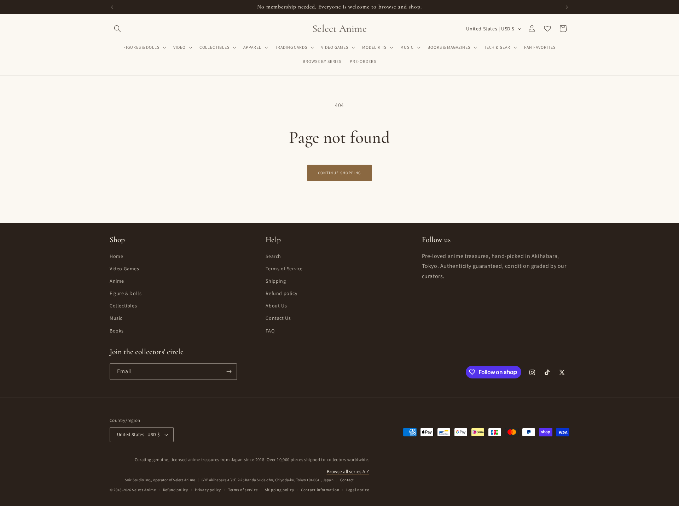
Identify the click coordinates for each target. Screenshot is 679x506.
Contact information (320, 489)
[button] (117, 28)
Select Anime (144, 489)
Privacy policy (208, 489)
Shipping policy (279, 489)
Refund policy (281, 293)
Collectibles (123, 305)
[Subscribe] (229, 371)
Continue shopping (339, 172)
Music (116, 318)
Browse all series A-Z (348, 471)
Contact (347, 479)
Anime (117, 281)
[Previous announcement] (112, 7)
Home (116, 256)
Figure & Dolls (125, 293)
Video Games (124, 268)
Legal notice (357, 489)
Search (273, 256)
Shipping (276, 281)
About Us (276, 305)
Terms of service (243, 489)
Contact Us (278, 318)
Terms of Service (284, 268)
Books (117, 331)
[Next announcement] (567, 7)
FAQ (270, 331)
